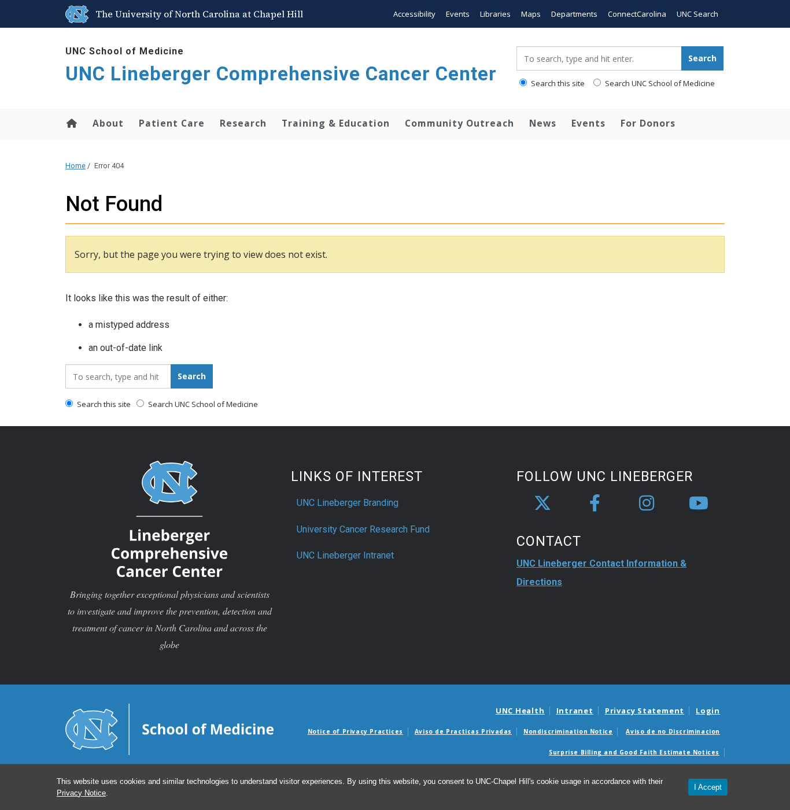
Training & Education (336, 123)
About (108, 123)
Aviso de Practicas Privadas (463, 731)
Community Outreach (459, 123)
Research (243, 123)
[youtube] (698, 503)
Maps (531, 14)
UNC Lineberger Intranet (345, 555)
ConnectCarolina (637, 14)
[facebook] (594, 503)
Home (71, 123)
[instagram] (646, 503)
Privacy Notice (81, 793)
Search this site (557, 83)
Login (708, 710)
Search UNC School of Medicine (659, 83)
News (542, 123)
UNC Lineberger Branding (347, 502)
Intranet (574, 710)
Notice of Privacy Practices (355, 731)
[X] (542, 503)
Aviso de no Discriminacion (673, 731)
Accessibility (414, 14)
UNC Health (520, 710)
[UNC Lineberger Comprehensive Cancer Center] (169, 518)
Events (458, 14)
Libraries (495, 14)
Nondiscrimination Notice (567, 731)
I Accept (708, 787)
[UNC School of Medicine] (169, 728)
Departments (574, 14)
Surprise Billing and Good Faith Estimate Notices (634, 752)
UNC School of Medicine (124, 51)
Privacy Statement (644, 710)
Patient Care (172, 123)
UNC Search (697, 14)
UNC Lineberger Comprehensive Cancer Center (281, 73)
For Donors (648, 123)
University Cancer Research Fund (363, 529)
